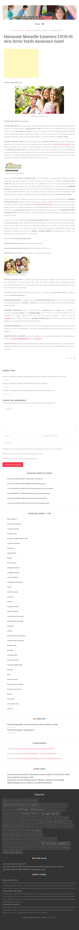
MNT (40, 839)
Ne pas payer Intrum (10, 880)
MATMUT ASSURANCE (44, 826)
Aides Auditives (12, 519)
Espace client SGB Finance (12, 891)
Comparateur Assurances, (15, 582)
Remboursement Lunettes (15, 684)
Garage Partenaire (11, 813)
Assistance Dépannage (14, 524)
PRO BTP (27, 847)
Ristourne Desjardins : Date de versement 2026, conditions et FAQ (32, 724)
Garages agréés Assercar (11, 817)
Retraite (44, 30)
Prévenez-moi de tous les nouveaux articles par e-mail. (21, 459)
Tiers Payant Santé (13, 704)
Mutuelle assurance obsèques (16, 636)
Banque (9, 558)
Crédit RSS (40, 719)
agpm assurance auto (17, 800)
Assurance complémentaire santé (17, 538)
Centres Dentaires (12, 577)
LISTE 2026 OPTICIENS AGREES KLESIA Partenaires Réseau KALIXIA (27, 498)
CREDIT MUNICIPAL (9, 809)
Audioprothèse (11, 553)
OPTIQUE (10, 670)
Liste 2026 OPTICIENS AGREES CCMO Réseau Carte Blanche (25, 479)
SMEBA (66, 848)
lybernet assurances (31, 822)
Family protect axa (58, 809)
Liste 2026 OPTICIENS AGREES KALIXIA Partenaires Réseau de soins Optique (30, 488)
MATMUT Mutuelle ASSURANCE (63, 826)
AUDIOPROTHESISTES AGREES (22, 804)
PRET (8, 674)
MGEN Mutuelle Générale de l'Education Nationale (23, 835)
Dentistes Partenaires (30, 809)
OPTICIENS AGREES (55, 843)
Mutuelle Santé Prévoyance (15, 640)
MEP (5, 830)
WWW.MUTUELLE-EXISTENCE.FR (62, 144)
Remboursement (12, 679)
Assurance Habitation (13, 543)
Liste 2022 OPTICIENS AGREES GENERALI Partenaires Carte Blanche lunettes (39, 758)
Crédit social (40, 858)
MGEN (37, 830)
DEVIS (48, 809)
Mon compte (40, 874)
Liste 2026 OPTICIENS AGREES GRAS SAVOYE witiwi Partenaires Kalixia (28, 503)
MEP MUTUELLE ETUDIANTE (20, 831)
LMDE (65, 818)
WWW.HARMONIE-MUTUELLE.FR (44, 205)
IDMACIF (51, 817)
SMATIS (58, 847)
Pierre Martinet (19, 30)
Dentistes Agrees (12, 592)
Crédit (9, 587)
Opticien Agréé (33, 843)
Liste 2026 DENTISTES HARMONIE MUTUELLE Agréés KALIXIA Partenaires (28, 493)
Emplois (9, 602)
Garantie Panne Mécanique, (15, 621)
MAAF (42, 822)
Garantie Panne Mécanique (15, 616)
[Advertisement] (21, 63)
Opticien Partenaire (13, 660)
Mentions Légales (28, 917)
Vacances (10, 709)
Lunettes (10, 631)
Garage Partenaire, (13, 606)
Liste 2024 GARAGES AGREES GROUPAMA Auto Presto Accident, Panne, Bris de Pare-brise (34, 376)
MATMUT (31, 826)
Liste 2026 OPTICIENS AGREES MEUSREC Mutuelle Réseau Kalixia (26, 484)
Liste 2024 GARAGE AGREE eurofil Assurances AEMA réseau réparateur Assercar (33, 866)
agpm (6, 800)
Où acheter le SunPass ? (11, 904)
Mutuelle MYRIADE (50, 839)
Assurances (29, 30)
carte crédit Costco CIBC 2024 (14, 864)
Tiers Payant (11, 699)
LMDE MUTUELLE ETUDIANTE (13, 822)
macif (69, 822)
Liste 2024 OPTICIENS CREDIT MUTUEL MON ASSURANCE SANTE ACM (34, 749)
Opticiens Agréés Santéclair (12, 848)
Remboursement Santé (14, 689)
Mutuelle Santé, (12, 645)
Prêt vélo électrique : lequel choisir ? (21, 730)
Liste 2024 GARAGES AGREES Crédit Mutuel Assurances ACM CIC (25, 383)
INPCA (58, 817)
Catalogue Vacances (13, 568)
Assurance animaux (13, 529)
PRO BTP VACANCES (39, 847)
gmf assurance (26, 818)
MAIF (6, 826)
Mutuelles (37, 30)
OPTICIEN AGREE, (12, 655)
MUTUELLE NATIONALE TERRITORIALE (15, 843)
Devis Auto (10, 597)
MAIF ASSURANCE (18, 826)
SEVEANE (50, 847)
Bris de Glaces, (11, 563)
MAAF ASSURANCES (56, 822)
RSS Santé (40, 768)
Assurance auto (12, 533)
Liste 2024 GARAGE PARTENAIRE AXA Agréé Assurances (23, 869)
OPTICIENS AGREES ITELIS (15, 665)
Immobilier (10, 626)
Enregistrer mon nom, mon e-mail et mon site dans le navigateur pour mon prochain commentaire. (33, 449)
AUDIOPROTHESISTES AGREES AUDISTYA (55, 805)
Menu (37, 24)
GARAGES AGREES (12, 611)
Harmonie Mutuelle (40, 817)
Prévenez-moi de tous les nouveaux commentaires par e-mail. (23, 454)
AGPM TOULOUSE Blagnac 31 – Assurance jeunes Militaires (39, 754)
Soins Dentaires (12, 852)
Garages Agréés (50, 813)
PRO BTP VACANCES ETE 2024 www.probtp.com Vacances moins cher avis (28, 390)
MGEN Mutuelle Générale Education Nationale (20, 839)
